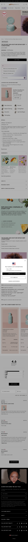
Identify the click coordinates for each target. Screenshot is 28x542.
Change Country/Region (14, 281)
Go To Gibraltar (14, 277)
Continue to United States (14, 273)
